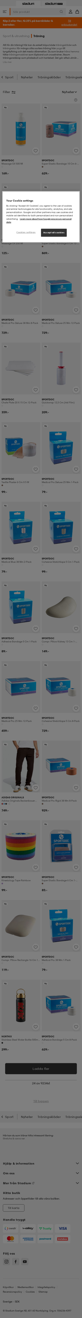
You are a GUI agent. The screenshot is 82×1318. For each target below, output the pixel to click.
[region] (41, 217)
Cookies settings (25, 232)
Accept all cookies (53, 232)
